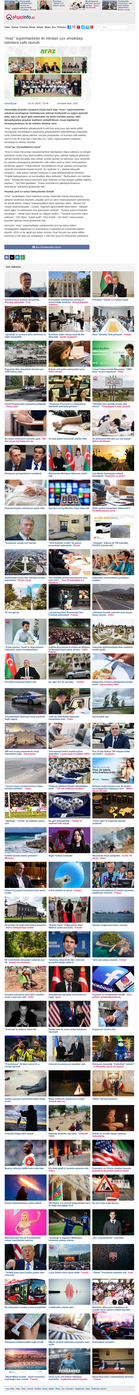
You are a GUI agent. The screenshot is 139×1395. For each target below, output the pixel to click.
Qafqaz (40, 27)
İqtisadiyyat (10, 103)
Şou (54, 27)
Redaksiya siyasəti (98, 1389)
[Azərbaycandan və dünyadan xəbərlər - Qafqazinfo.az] (20, 17)
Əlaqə (88, 1389)
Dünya (32, 27)
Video (18, 1389)
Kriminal (24, 27)
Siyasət (14, 27)
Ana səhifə (10, 1389)
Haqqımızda (79, 1389)
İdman (47, 27)
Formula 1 (62, 27)
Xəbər (7, 27)
